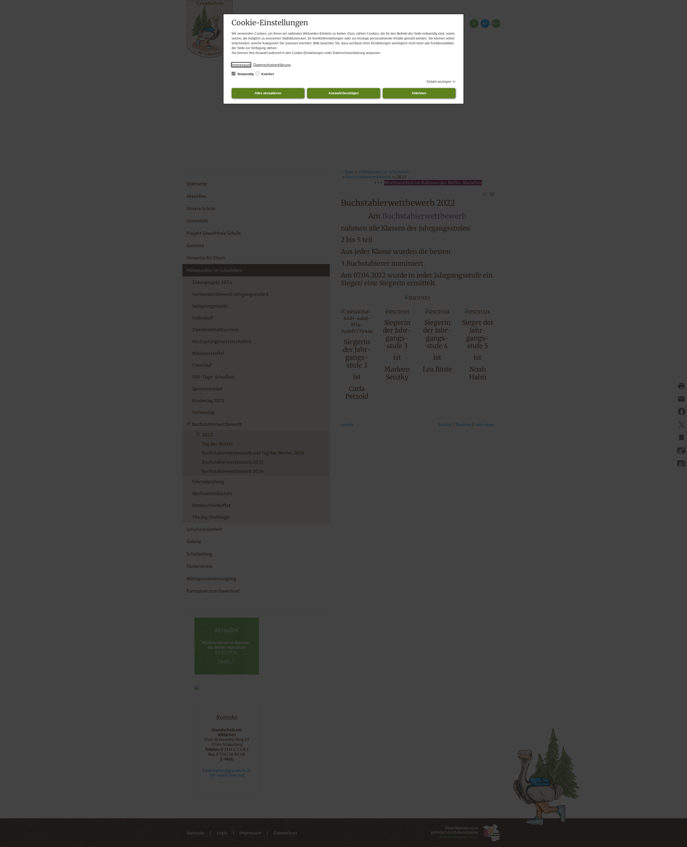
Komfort (267, 74)
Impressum (241, 65)
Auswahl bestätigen (343, 93)
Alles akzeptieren (268, 93)
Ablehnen (419, 93)
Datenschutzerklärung (272, 65)
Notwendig (245, 74)
